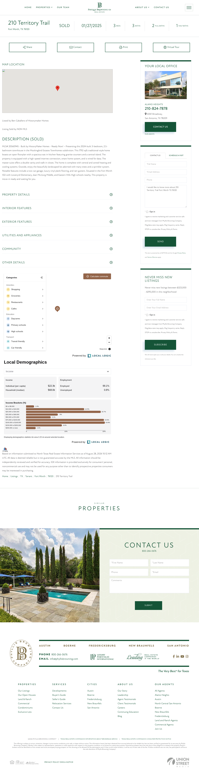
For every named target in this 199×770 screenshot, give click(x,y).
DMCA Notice (66, 762)
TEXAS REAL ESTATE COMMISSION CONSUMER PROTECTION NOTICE (146, 739)
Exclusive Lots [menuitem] (24, 712)
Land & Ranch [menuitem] (24, 699)
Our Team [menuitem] (63, 7)
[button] (57, 88)
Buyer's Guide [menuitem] (59, 695)
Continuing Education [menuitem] (128, 712)
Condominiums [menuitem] (25, 708)
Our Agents (149, 134)
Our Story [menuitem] (122, 691)
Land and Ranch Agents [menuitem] (166, 720)
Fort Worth (40, 476)
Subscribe (160, 345)
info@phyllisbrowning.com (64, 659)
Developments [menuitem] (59, 691)
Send (160, 241)
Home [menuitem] (28, 7)
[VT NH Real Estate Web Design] (178, 762)
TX (21, 476)
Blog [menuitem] (120, 716)
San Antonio (178, 646)
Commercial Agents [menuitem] (164, 725)
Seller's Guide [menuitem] (58, 699)
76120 (50, 476)
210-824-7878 (156, 109)
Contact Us (160, 127)
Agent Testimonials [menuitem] (127, 699)
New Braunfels (141, 646)
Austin (45, 646)
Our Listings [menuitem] (24, 691)
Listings (14, 476)
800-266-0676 (149, 551)
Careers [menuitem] (121, 708)
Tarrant (28, 476)
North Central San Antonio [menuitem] (168, 703)
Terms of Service (152, 257)
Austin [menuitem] (90, 691)
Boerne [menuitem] (90, 695)
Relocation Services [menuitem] (61, 703)
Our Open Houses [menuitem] (27, 695)
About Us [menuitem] (141, 7)
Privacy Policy (181, 253)
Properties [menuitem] (43, 7)
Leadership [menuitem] (123, 695)
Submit (149, 605)
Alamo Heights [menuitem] (162, 695)
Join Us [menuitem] (158, 729)
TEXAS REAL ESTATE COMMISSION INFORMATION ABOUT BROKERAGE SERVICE (90, 739)
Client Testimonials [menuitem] (127, 703)
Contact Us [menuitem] (161, 7)
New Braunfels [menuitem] (94, 703)
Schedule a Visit (176, 155)
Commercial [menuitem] (23, 703)
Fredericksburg (102, 646)
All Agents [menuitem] (160, 691)
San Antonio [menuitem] (93, 708)
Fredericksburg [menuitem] (94, 699)
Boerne (70, 646)
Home (5, 476)
